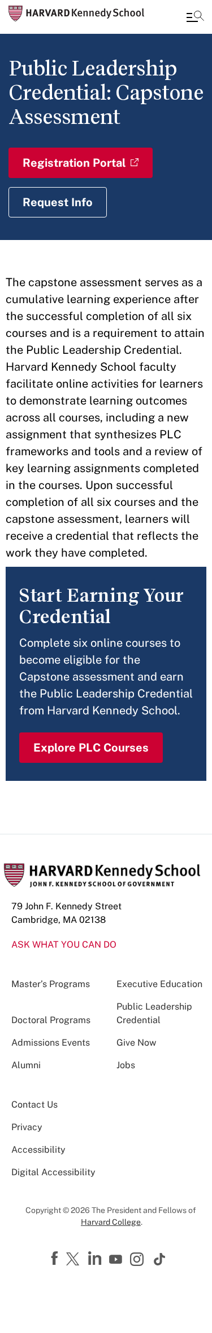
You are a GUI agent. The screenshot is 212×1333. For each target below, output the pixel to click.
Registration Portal (74, 163)
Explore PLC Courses (91, 747)
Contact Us (34, 1104)
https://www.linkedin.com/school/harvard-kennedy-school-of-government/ (96, 1258)
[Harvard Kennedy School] (76, 13)
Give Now (136, 1042)
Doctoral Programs (50, 1020)
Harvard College (111, 1222)
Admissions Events (50, 1042)
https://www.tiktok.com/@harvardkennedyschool (160, 1259)
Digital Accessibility (53, 1172)
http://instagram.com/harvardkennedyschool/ (138, 1260)
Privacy (26, 1127)
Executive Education (159, 984)
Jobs (125, 1065)
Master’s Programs (50, 984)
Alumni (26, 1065)
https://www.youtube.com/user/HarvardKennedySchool (117, 1259)
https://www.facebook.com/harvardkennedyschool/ (55, 1258)
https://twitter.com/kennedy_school (74, 1259)
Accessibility (38, 1149)
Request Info (58, 202)
